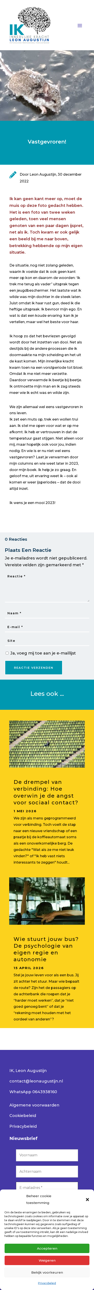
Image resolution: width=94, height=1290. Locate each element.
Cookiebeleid (22, 1115)
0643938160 (44, 1091)
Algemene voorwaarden (34, 1105)
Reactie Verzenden (33, 667)
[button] (87, 1199)
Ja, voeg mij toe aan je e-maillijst (42, 653)
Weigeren (47, 1260)
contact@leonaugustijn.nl (36, 1081)
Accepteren (47, 1248)
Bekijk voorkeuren (47, 1272)
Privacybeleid (47, 1283)
